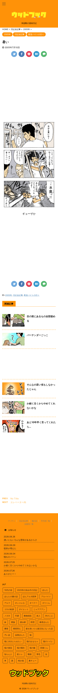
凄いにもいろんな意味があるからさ (20, 540)
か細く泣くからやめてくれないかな (20, 565)
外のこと (49, 616)
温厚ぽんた (20, 635)
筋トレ (20, 654)
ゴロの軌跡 (9, 609)
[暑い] (36, 54)
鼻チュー (32, 660)
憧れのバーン (10, 557)
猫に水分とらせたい (13, 641)
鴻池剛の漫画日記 (29, 683)
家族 (13, 622)
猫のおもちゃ (32, 641)
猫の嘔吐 (21, 648)
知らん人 (8, 654)
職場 (30, 654)
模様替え (17, 628)
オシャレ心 (20, 603)
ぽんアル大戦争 (29, 596)
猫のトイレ (48, 641)
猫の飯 (32, 648)
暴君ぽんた (44, 622)
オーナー (33, 603)
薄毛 (38, 654)
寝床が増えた (10, 548)
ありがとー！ (10, 574)
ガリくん (46, 603)
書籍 (6, 628)
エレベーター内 (18, 502)
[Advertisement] (29, 90)
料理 (33, 622)
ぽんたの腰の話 (11, 596)
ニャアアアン (39, 609)
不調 (17, 616)
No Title (14, 498)
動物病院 (28, 616)
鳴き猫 (21, 660)
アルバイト (46, 596)
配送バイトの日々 (31, 295)
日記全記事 (18, 295)
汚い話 (7, 635)
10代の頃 (8, 590)
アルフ (7, 603)
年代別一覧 (45, 521)
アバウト (11, 521)
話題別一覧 (29, 524)
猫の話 (34, 521)
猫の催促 (8, 648)
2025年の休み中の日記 (27, 590)
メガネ (7, 616)
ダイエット (24, 609)
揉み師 (23, 622)
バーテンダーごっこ (37, 335)
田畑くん (44, 648)
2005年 (8, 295)
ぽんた (45, 590)
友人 (38, 616)
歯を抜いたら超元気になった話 (39, 628)
